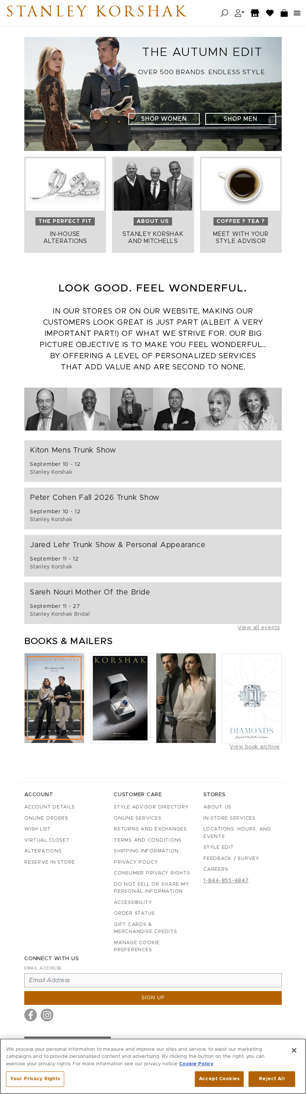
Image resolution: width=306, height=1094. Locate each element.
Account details (49, 807)
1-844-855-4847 (226, 880)
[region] (153, 1066)
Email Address (43, 968)
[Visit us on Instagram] (47, 1015)
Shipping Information (146, 851)
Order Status (134, 913)
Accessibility (133, 902)
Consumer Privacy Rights (152, 873)
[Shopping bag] (284, 13)
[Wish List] (270, 13)
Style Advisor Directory (151, 807)
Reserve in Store (49, 862)
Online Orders (46, 818)
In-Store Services (229, 818)
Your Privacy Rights (35, 1078)
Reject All (271, 1078)
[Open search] (224, 13)
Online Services (137, 818)
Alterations (43, 851)
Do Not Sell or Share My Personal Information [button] (151, 888)
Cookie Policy (196, 1064)
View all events (259, 627)
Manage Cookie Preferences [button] (137, 946)
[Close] (294, 1050)
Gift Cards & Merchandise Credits (145, 928)
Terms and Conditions (148, 840)
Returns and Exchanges (150, 829)
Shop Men (240, 119)
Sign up (153, 997)
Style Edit (218, 847)
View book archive (255, 747)
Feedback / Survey (231, 858)
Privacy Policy (136, 862)
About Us (217, 807)
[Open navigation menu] (297, 13)
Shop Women (164, 119)
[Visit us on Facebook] (30, 1015)
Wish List (37, 829)
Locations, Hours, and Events (237, 833)
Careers (215, 869)
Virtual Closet (47, 840)
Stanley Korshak (97, 13)
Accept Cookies (219, 1078)
